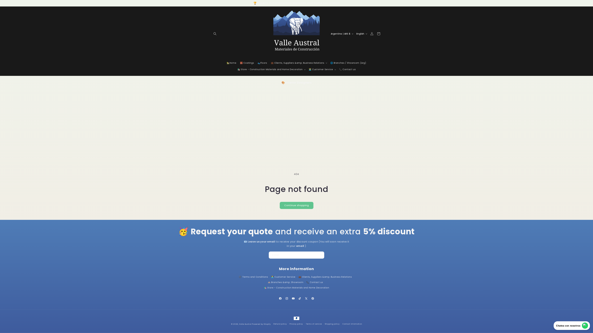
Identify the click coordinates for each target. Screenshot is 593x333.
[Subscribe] (320, 255)
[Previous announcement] (212, 3)
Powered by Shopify (261, 324)
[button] (215, 33)
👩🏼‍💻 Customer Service (283, 276)
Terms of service (314, 324)
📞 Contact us (314, 282)
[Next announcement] (380, 3)
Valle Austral (245, 324)
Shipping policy (332, 324)
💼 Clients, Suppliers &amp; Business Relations (325, 276)
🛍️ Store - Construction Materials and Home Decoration (296, 287)
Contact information (352, 324)
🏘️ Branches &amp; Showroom (285, 282)
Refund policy (280, 324)
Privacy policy (296, 324)
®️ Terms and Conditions (253, 276)
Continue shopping (296, 205)
